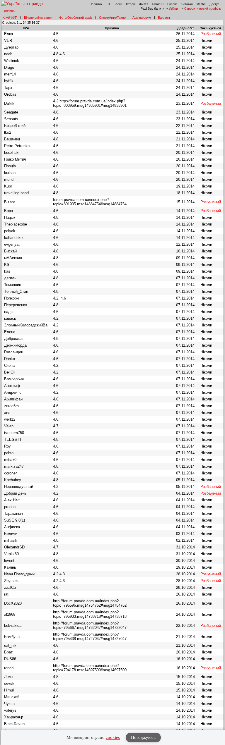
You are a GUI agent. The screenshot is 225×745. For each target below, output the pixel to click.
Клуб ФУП (10, 17)
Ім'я (26, 28)
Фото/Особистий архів (75, 17)
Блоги (118, 4)
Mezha (201, 4)
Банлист (164, 17)
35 (29, 22)
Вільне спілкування (38, 17)
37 (38, 22)
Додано (183, 28)
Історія (130, 4)
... (21, 22)
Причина (112, 28)
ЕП (108, 4)
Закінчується (210, 28)
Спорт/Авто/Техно (112, 17)
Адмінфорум (141, 17)
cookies (113, 737)
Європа (172, 4)
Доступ (214, 4)
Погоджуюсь (143, 737)
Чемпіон (187, 4)
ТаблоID (157, 4)
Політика (96, 4)
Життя (143, 4)
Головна (9, 11)
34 (24, 22)
